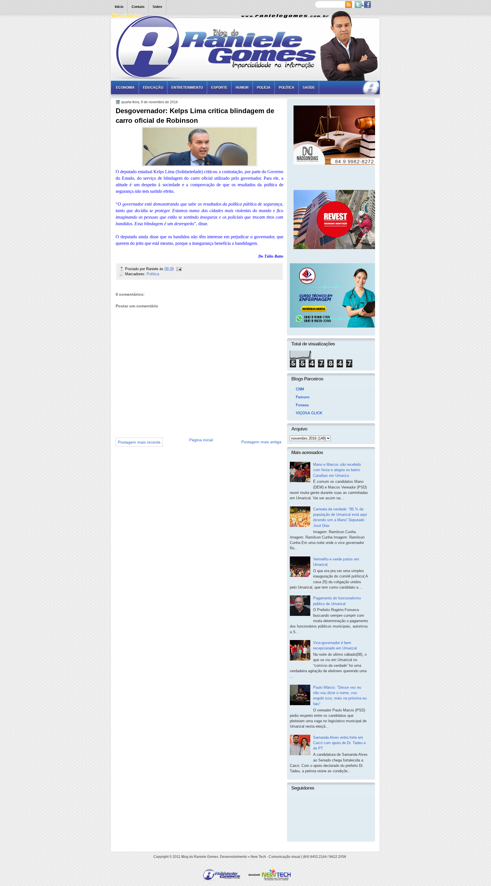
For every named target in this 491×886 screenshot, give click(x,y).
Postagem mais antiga (261, 442)
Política (286, 88)
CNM (300, 389)
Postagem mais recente (139, 442)
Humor (242, 88)
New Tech (258, 857)
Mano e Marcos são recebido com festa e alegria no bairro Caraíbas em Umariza (337, 470)
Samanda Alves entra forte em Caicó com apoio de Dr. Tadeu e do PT (339, 743)
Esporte (219, 88)
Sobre (157, 7)
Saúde (309, 88)
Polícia (264, 88)
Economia (125, 88)
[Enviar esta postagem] (179, 269)
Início (119, 7)
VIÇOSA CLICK (309, 413)
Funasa (302, 405)
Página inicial (201, 440)
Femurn (302, 397)
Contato (138, 7)
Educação (153, 88)
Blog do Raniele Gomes (199, 857)
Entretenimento (187, 88)
